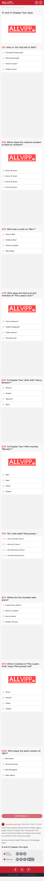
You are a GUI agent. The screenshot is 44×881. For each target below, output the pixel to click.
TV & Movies (8, 7)
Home (3, 7)
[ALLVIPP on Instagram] (22, 869)
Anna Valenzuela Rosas (13, 824)
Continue (21, 816)
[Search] (36, 2)
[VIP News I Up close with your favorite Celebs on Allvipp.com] (18, 2)
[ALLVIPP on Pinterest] (28, 869)
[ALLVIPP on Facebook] (15, 869)
